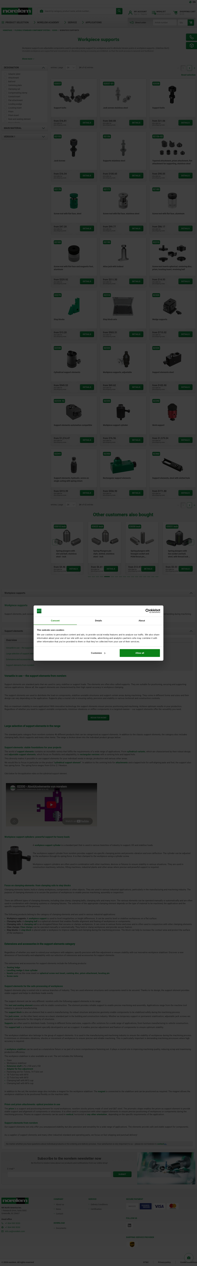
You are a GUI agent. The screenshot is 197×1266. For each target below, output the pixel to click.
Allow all (139, 653)
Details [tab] (98, 620)
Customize (96, 653)
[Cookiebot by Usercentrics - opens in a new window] (147, 611)
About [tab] (142, 620)
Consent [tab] (55, 620)
